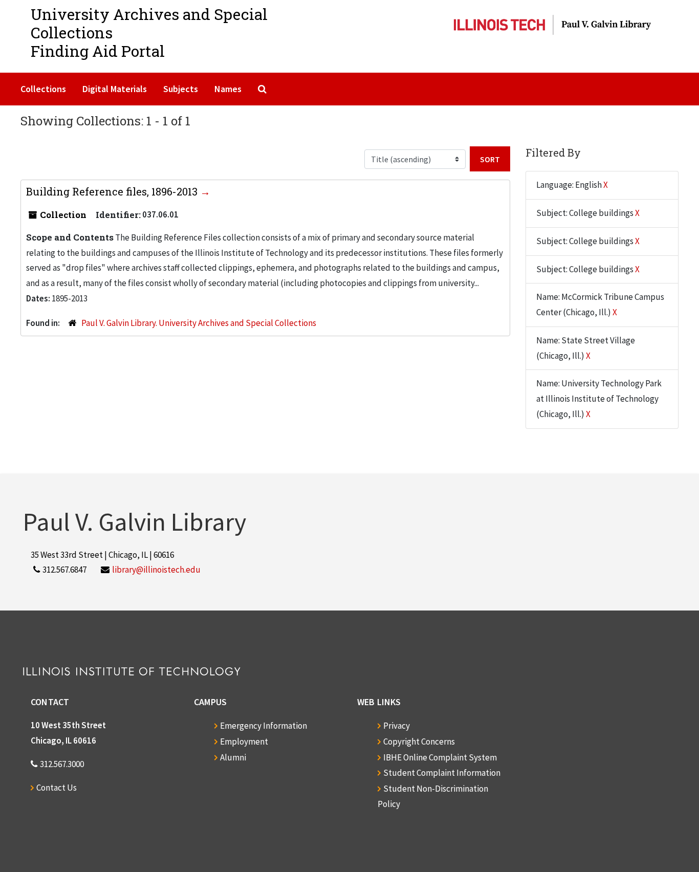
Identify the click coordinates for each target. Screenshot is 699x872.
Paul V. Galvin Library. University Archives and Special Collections (198, 323)
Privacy (396, 725)
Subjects (180, 89)
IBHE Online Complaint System (440, 757)
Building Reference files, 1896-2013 (113, 191)
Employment (244, 741)
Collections (43, 89)
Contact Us (56, 787)
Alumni (233, 757)
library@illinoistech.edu (156, 569)
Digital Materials (114, 89)
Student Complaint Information (441, 772)
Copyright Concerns (419, 741)
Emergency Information (263, 725)
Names (228, 89)
